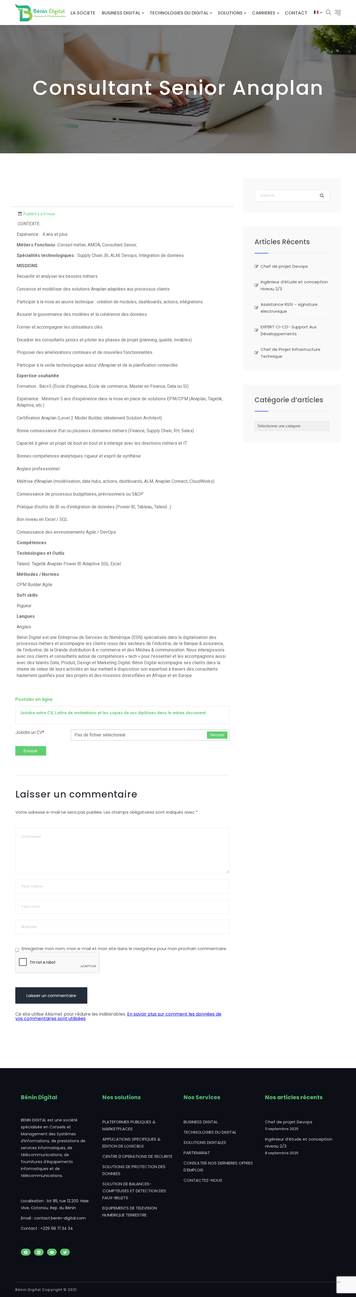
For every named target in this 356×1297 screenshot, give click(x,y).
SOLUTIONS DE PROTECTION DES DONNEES (133, 1170)
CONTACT (296, 13)
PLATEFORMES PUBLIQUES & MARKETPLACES (128, 1125)
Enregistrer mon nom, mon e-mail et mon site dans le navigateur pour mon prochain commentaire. (124, 948)
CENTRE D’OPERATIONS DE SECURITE (137, 1156)
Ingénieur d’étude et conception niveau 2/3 (294, 285)
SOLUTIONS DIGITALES (205, 1142)
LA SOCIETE (83, 13)
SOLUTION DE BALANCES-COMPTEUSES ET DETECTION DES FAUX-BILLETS (134, 1191)
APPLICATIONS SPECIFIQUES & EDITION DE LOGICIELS (131, 1142)
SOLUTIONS (230, 13)
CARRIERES (263, 13)
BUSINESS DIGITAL (121, 13)
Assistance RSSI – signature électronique (289, 307)
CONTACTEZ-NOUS (203, 1180)
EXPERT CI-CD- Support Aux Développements (289, 330)
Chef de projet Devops (284, 266)
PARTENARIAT (197, 1153)
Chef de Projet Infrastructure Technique (290, 352)
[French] (316, 13)
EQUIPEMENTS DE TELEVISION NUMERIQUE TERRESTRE (129, 1211)
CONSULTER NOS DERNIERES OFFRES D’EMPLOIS (218, 1166)
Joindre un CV (29, 732)
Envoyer (31, 751)
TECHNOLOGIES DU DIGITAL (179, 13)
